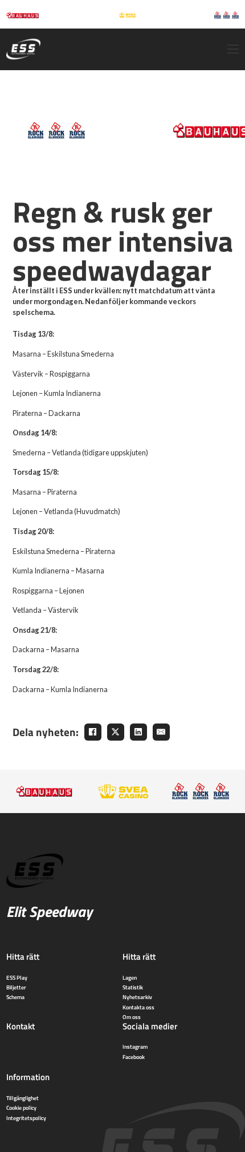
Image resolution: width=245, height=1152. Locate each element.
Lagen (129, 977)
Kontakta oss (138, 1007)
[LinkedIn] (138, 732)
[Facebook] (92, 732)
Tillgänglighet (22, 1097)
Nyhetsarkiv (137, 996)
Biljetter (16, 987)
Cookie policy (21, 1107)
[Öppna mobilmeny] (233, 49)
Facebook (133, 1056)
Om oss (131, 1016)
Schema (15, 996)
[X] (115, 732)
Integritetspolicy (26, 1117)
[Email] (161, 732)
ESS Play (16, 977)
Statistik (132, 987)
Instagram (135, 1046)
